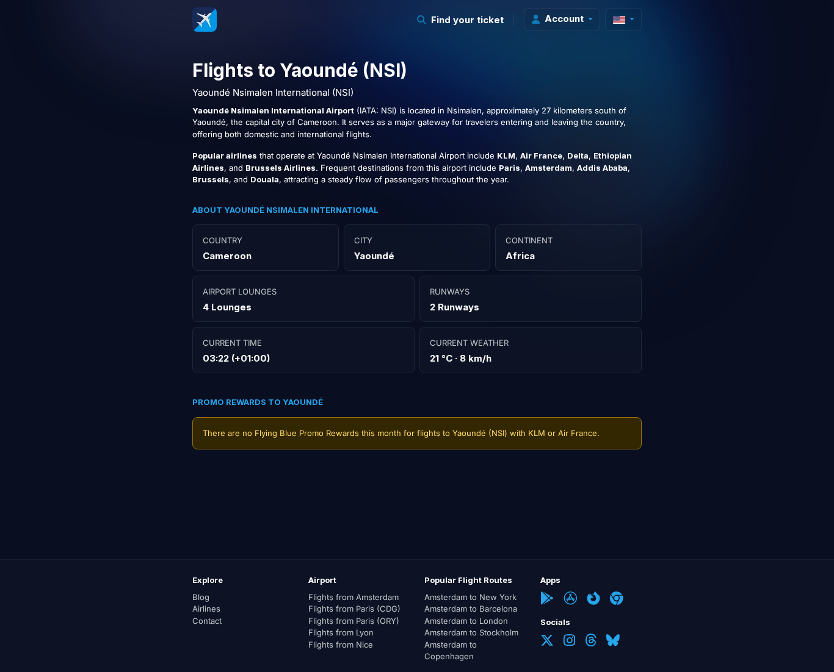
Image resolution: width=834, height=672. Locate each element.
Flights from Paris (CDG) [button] (354, 608)
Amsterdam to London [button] (466, 621)
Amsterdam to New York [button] (470, 597)
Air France (577, 433)
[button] (460, 20)
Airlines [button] (206, 608)
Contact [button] (207, 621)
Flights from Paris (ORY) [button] (353, 621)
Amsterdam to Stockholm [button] (471, 632)
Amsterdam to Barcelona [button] (470, 608)
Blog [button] (200, 597)
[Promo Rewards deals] (204, 19)
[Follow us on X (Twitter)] (547, 641)
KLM (536, 433)
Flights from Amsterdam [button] (353, 597)
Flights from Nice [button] (340, 644)
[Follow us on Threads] (590, 641)
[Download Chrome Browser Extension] (616, 599)
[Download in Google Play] (547, 599)
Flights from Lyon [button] (341, 632)
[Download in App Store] (570, 599)
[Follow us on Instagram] (569, 641)
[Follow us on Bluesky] (613, 641)
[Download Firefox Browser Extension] (593, 599)
